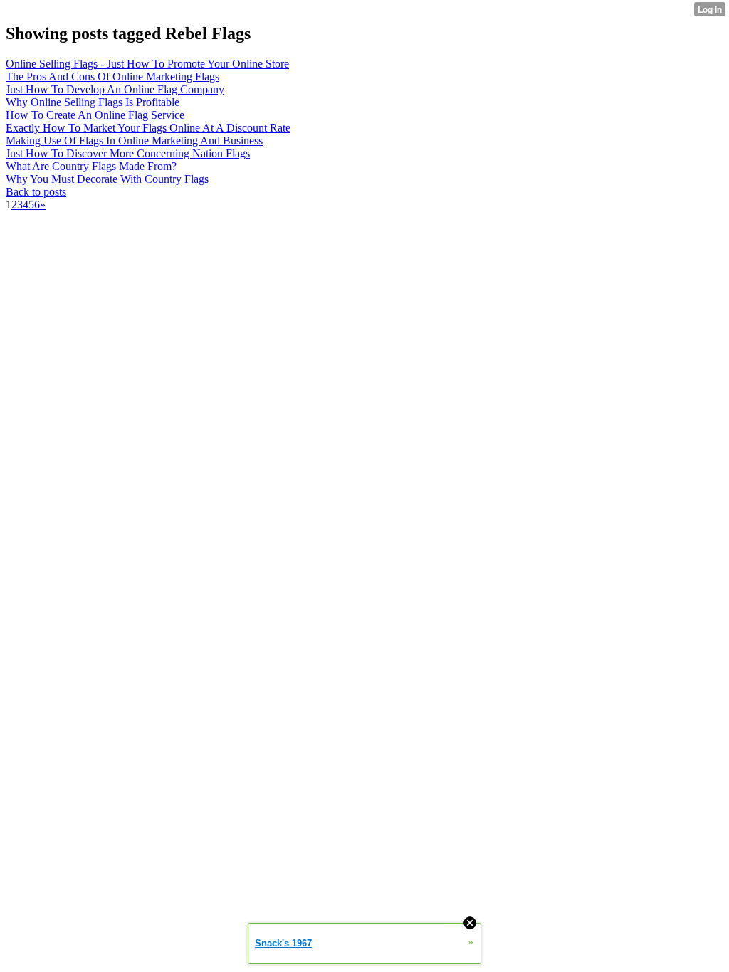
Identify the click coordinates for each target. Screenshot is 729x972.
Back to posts (36, 192)
